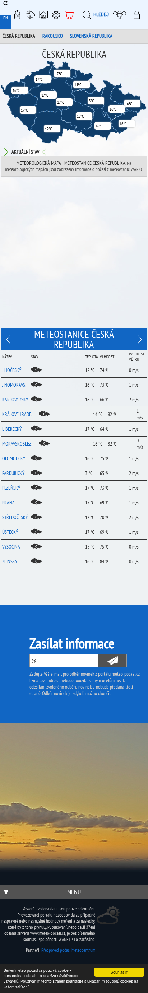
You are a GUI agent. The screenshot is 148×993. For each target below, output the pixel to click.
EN (5, 18)
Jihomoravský (15, 385)
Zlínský (9, 561)
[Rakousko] (139, 339)
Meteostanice (30, 14)
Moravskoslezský (19, 443)
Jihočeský (11, 370)
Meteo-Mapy (17, 14)
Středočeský (15, 517)
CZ (5, 3)
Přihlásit (139, 14)
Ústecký (10, 532)
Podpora (56, 14)
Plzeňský (11, 488)
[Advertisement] (74, 254)
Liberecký (12, 429)
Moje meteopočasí (120, 14)
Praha (8, 502)
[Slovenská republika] (9, 339)
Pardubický (13, 473)
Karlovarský (15, 399)
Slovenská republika (91, 36)
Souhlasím (119, 972)
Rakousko (52, 36)
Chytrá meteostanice (43, 14)
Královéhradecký (19, 414)
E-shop (69, 14)
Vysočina (11, 547)
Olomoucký (13, 458)
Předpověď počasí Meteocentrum (68, 950)
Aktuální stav (25, 152)
